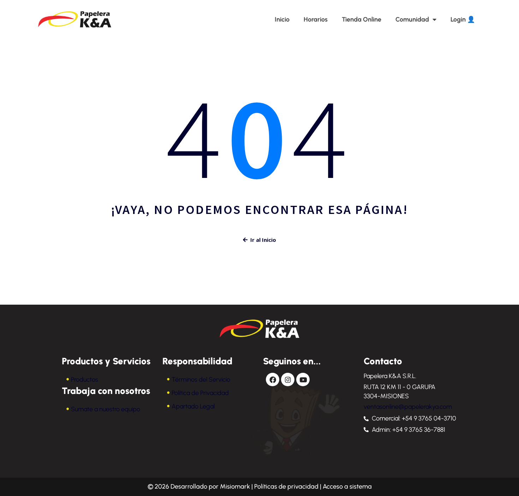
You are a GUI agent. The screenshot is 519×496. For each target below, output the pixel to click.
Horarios (316, 19)
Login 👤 (463, 19)
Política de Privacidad (200, 393)
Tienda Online (361, 19)
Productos (84, 379)
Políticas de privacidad (286, 486)
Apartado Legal (193, 406)
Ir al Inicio (263, 239)
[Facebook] (272, 379)
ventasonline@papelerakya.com (408, 407)
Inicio (282, 19)
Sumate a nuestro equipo (105, 409)
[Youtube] (303, 379)
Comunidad (412, 19)
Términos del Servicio (201, 379)
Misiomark (235, 486)
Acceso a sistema (347, 486)
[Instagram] (287, 379)
